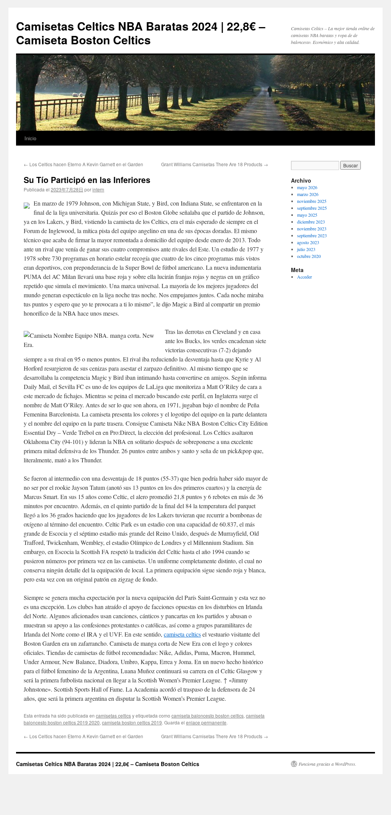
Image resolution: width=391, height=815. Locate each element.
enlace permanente (206, 722)
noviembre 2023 (311, 228)
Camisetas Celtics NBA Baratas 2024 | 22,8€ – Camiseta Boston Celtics (140, 33)
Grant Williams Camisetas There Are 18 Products (214, 164)
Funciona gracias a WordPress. (327, 764)
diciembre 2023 (311, 222)
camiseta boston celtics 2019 (132, 722)
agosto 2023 (308, 242)
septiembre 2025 (312, 208)
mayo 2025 (307, 215)
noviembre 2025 (311, 201)
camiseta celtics (182, 634)
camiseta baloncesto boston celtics (207, 715)
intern (98, 189)
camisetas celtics (113, 715)
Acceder (304, 277)
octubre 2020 (309, 256)
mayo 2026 (307, 187)
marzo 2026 (307, 194)
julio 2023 (306, 249)
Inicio (30, 138)
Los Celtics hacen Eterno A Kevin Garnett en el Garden (83, 164)
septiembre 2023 (312, 235)
